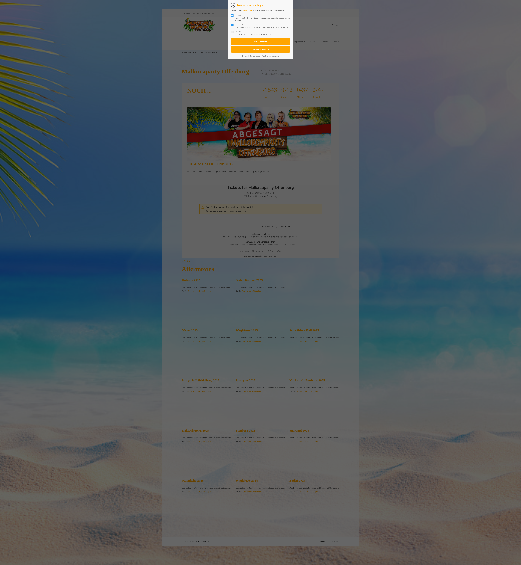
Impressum (257, 56)
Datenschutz (247, 11)
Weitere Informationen (270, 56)
